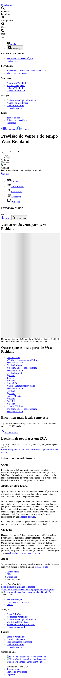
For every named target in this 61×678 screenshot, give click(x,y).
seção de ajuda (41, 567)
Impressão (11, 123)
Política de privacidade (17, 120)
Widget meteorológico (17, 73)
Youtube (41, 662)
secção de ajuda (28, 517)
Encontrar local (11, 432)
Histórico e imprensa (16, 85)
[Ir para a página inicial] (1, 2)
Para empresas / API (16, 90)
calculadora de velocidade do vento (24, 553)
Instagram (41, 659)
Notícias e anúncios (15, 105)
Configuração (16, 48)
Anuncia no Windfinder (17, 103)
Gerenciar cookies (15, 108)
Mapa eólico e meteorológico (20, 58)
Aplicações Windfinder (17, 83)
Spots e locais (13, 61)
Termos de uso (13, 117)
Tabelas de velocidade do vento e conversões (27, 70)
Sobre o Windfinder (15, 88)
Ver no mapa (11, 129)
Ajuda (13, 44)
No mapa (6, 174)
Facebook (24, 129)
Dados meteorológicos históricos (21, 100)
